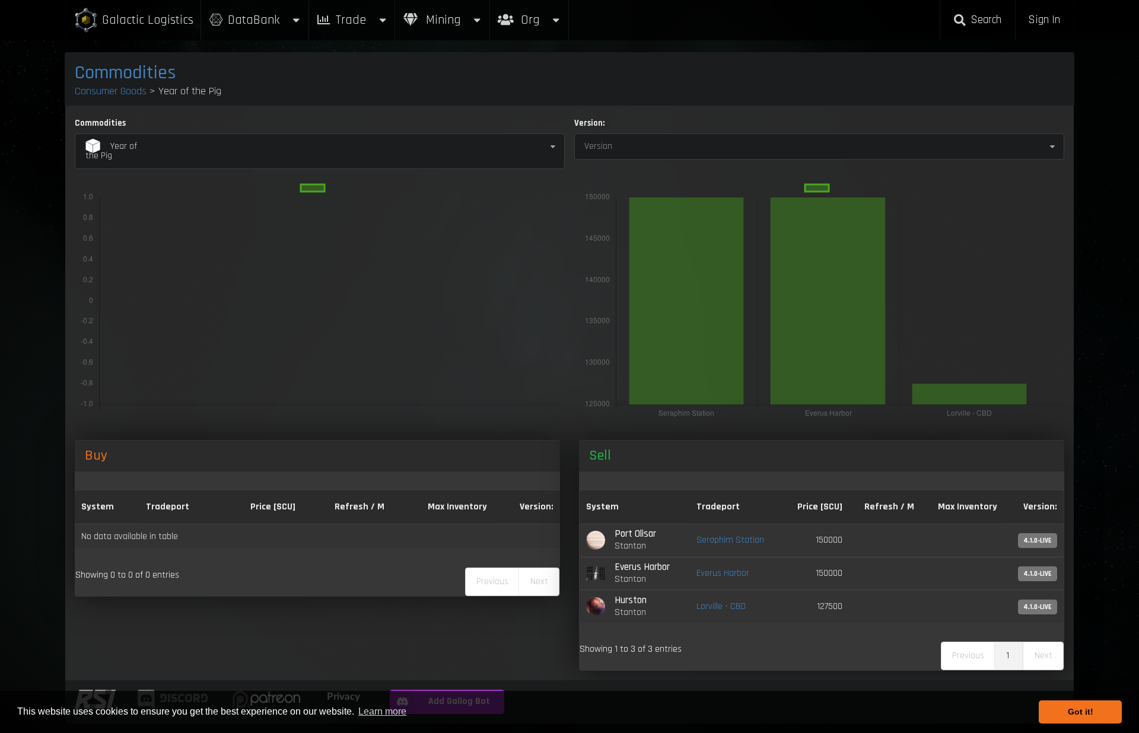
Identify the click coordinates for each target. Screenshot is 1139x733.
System (97, 507)
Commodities (125, 72)
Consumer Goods (111, 91)
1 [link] (1007, 655)
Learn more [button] (382, 711)
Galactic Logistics (147, 20)
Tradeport (167, 507)
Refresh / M (359, 507)
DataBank (253, 20)
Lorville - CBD (721, 606)
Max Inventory (457, 507)
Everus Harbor (722, 573)
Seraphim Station (730, 540)
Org (543, 14)
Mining (441, 20)
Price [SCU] (272, 507)
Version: (589, 123)
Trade (351, 20)
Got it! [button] (1080, 711)
